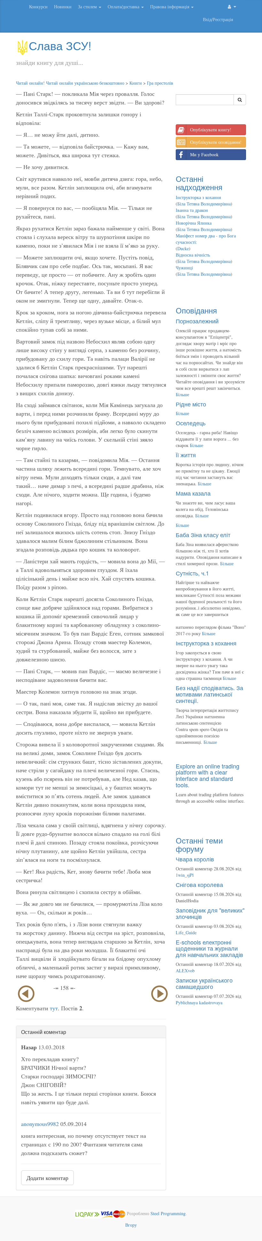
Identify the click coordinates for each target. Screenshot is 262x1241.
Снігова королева (199, 884)
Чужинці (184, 268)
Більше (182, 394)
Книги (135, 83)
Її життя (186, 455)
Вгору (131, 1225)
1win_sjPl (185, 875)
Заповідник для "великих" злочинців (210, 913)
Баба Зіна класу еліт (203, 534)
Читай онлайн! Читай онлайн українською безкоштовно (70, 83)
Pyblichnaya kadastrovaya (199, 1002)
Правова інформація (170, 7)
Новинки (63, 7)
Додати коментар (47, 1178)
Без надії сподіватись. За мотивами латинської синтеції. (209, 694)
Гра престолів (160, 83)
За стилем (88, 7)
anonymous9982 (40, 1124)
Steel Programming (168, 1213)
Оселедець (190, 423)
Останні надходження (199, 182)
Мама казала (193, 493)
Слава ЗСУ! (60, 45)
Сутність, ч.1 (192, 573)
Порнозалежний (197, 321)
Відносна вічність (193, 255)
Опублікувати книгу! (210, 130)
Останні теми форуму (199, 844)
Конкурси (38, 7)
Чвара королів (195, 859)
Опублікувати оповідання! (216, 142)
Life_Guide (186, 932)
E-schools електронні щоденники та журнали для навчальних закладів (209, 948)
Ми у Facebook (204, 154)
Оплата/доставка (124, 7)
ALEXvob (185, 970)
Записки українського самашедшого (204, 983)
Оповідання (196, 310)
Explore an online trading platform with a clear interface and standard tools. (207, 775)
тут (54, 1008)
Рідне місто (191, 404)
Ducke (183, 248)
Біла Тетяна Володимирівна (204, 204)
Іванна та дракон (192, 210)
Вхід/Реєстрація (218, 19)
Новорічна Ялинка (194, 223)
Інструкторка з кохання (198, 197)
